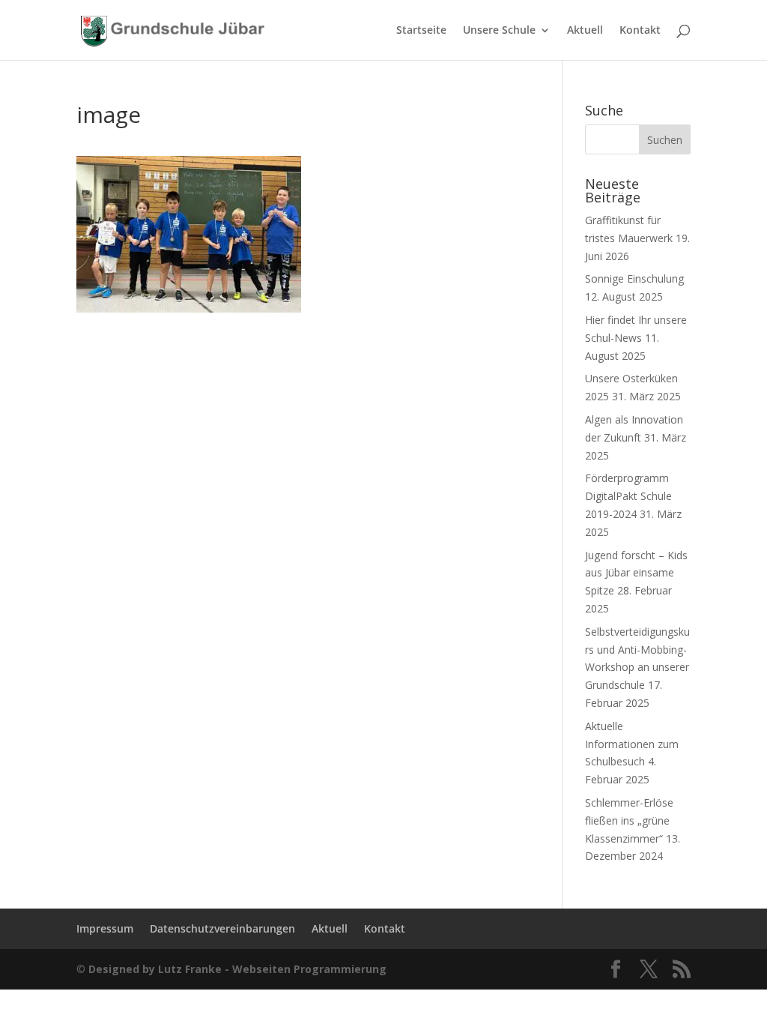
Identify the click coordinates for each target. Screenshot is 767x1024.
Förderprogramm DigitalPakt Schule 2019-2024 (628, 496)
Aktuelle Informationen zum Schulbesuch (632, 744)
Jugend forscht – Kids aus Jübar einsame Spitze (636, 573)
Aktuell (585, 31)
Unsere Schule (499, 31)
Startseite (421, 31)
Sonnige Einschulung (634, 278)
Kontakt (640, 31)
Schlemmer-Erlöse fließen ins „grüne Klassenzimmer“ (629, 820)
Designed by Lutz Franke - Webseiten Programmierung (237, 969)
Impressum (104, 928)
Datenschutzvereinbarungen (222, 928)
